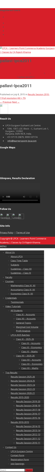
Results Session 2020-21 (23, 393)
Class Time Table (19, 260)
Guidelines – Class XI (21, 273)
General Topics (23, 322)
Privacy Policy (6, 232)
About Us (10, 252)
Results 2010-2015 (20, 422)
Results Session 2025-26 (23, 376)
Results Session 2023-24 (23, 385)
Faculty (8, 277)
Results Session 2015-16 (28, 417)
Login (8, 17)
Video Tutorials (13, 306)
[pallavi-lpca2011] (4, 108)
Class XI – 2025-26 (25, 339)
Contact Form (17, 455)
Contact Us (10, 447)
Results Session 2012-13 (28, 434)
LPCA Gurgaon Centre (22, 451)
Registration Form (20, 459)
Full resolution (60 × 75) (14, 98)
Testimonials (17, 302)
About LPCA (17, 256)
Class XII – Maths (29, 368)
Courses (9, 281)
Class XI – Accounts (25, 314)
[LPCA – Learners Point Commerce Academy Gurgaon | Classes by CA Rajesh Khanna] (27, 50)
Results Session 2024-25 (23, 380)
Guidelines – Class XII (21, 268)
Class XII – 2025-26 (25, 355)
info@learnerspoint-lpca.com (14, 44)
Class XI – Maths (29, 351)
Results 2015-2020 (20, 397)
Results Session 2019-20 (28, 401)
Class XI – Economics (31, 347)
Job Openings (17, 463)
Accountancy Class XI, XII (23, 289)
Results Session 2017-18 (28, 409)
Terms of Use (23, 232)
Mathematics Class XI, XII (23, 285)
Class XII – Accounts (26, 318)
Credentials (11, 298)
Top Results (11, 372)
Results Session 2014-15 (28, 426)
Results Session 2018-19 (28, 405)
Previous (5, 102)
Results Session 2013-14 (28, 430)
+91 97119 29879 (8, 40)
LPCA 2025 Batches (20, 335)
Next (15, 102)
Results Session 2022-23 (23, 389)
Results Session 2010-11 (28, 442)
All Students (17, 310)
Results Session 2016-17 (28, 413)
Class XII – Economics (31, 364)
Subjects (15, 264)
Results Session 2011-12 (28, 438)
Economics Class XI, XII (22, 293)
